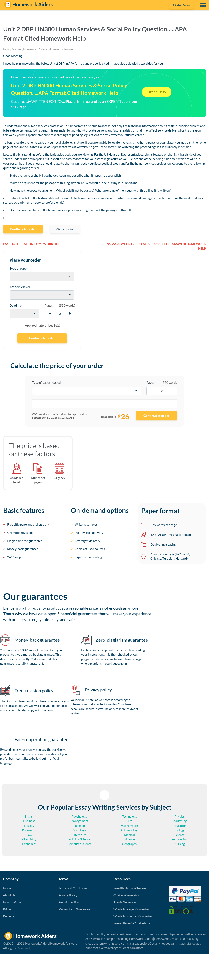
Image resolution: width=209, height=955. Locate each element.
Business (29, 821)
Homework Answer (61, 49)
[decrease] (50, 313)
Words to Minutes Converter (132, 916)
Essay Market (12, 49)
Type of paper (19, 268)
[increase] (69, 313)
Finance (129, 839)
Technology (129, 816)
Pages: (150, 382)
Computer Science (79, 844)
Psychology (79, 816)
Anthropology (129, 830)
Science (180, 835)
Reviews (8, 916)
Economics (29, 844)
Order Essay (156, 92)
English (29, 816)
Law (29, 835)
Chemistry (29, 839)
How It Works (12, 902)
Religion (79, 825)
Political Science (79, 839)
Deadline (16, 305)
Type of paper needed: (46, 382)
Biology (180, 830)
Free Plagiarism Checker (129, 888)
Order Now (181, 5)
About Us (9, 895)
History (29, 825)
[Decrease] (150, 391)
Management (79, 821)
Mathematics (130, 825)
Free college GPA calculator (131, 923)
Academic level (20, 287)
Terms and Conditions (72, 888)
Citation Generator (126, 895)
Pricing (7, 909)
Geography (129, 844)
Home (7, 888)
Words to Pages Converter (131, 909)
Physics (180, 816)
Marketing (179, 821)
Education (179, 825)
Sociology (79, 830)
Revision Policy (68, 902)
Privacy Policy (67, 895)
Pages (49, 305)
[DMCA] (181, 909)
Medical (129, 835)
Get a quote (64, 229)
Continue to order (23, 229)
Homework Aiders (35, 49)
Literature (79, 835)
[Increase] (173, 391)
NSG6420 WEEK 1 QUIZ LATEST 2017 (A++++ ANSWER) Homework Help (156, 246)
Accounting (179, 839)
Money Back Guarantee (74, 909)
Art (129, 821)
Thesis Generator (125, 902)
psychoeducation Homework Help (32, 244)
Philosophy (29, 830)
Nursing (179, 844)
